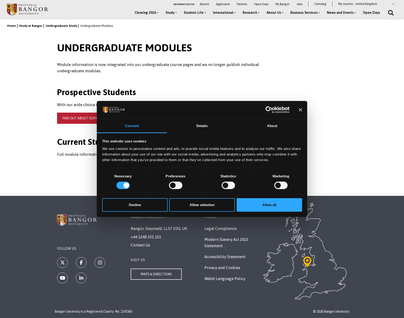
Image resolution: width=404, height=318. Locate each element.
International (223, 12)
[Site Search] (390, 13)
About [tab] (272, 126)
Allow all (269, 205)
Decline (135, 205)
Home (11, 26)
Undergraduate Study (61, 26)
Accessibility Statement (224, 256)
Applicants (223, 4)
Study (170, 12)
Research (250, 12)
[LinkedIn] (81, 278)
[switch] (175, 185)
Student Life (194, 12)
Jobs (299, 4)
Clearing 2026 (145, 12)
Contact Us (140, 245)
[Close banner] (300, 109)
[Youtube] (62, 278)
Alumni (204, 4)
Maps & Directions (156, 274)
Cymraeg (320, 3)
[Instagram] (99, 262)
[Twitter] (62, 262)
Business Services (303, 12)
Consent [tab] (132, 126)
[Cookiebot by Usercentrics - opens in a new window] (269, 109)
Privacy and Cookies (222, 267)
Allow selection (202, 205)
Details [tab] (202, 126)
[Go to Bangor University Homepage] (27, 9)
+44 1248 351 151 (146, 237)
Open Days (261, 4)
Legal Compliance (220, 228)
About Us (274, 12)
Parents (242, 4)
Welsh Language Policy (224, 278)
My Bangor (282, 4)
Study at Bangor (30, 26)
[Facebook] (81, 262)
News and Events (340, 12)
